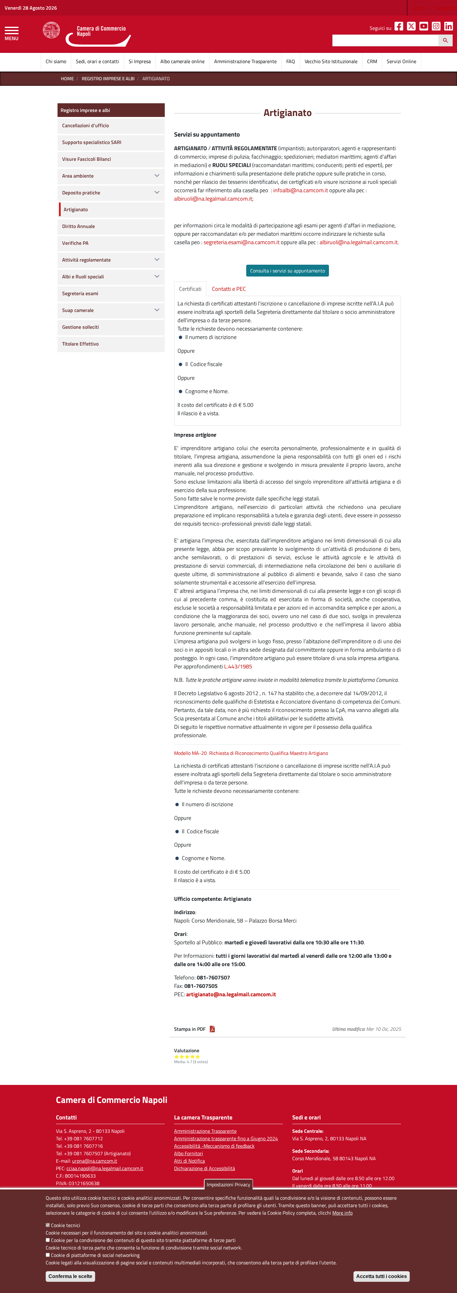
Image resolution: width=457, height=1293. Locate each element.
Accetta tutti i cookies (381, 1276)
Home (67, 78)
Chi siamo (56, 61)
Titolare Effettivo (80, 343)
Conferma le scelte (70, 1276)
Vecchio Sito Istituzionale (331, 61)
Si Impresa (140, 61)
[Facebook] (400, 28)
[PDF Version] (212, 1029)
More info (342, 1212)
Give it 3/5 (187, 1056)
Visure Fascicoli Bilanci (86, 159)
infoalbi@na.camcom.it (300, 190)
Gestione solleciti (80, 327)
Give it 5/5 (198, 1056)
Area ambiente (78, 175)
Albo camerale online (182, 61)
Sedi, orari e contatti (97, 61)
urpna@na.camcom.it (94, 1161)
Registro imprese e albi (108, 78)
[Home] (87, 34)
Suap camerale (78, 310)
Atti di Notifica (189, 1161)
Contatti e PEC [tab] (229, 289)
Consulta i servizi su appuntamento (287, 270)
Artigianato (76, 209)
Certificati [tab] (190, 289)
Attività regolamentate (86, 259)
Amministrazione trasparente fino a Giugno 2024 (226, 1138)
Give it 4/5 (192, 1056)
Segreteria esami (80, 293)
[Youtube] (425, 28)
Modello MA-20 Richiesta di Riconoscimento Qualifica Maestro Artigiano (251, 753)
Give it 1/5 (176, 1056)
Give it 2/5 (182, 1056)
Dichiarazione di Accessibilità (204, 1168)
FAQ (290, 61)
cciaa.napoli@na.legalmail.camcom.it (105, 1168)
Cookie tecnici (65, 1225)
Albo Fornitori (188, 1153)
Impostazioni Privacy (228, 1184)
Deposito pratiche (81, 192)
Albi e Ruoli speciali (83, 276)
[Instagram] (437, 28)
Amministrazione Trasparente (245, 61)
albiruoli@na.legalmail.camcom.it (213, 198)
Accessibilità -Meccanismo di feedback (214, 1146)
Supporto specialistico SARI (91, 142)
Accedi (419, 8)
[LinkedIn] (449, 28)
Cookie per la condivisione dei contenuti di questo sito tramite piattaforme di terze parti (143, 1240)
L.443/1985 (238, 666)
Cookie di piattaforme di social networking (95, 1255)
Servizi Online (401, 61)
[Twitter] (412, 28)
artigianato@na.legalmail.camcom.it (231, 994)
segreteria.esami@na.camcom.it (241, 242)
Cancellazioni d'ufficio (85, 125)
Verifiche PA (75, 243)
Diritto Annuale (78, 226)
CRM (372, 61)
